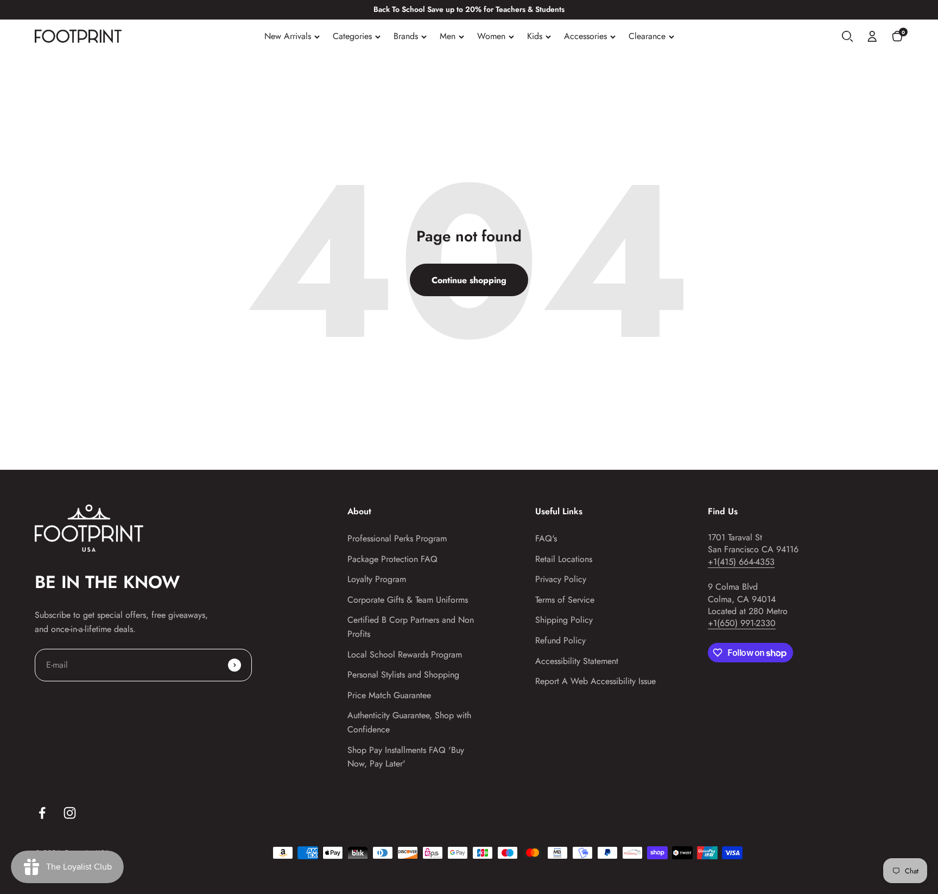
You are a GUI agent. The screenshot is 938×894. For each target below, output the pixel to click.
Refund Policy (560, 640)
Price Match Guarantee (389, 695)
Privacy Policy (560, 579)
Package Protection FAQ (392, 559)
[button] (847, 36)
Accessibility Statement (576, 661)
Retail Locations (563, 559)
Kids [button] (534, 36)
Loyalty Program (376, 579)
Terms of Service (564, 599)
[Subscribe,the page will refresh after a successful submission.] (234, 665)
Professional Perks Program (397, 538)
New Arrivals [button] (287, 36)
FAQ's (546, 538)
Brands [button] (406, 36)
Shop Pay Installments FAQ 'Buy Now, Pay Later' (405, 757)
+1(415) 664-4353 (741, 561)
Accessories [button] (585, 36)
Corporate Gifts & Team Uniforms (407, 599)
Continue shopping (469, 280)
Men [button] (447, 36)
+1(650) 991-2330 (742, 623)
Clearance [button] (647, 36)
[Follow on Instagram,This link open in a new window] (69, 813)
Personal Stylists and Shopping (403, 674)
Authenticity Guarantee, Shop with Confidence (409, 722)
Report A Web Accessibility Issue (595, 681)
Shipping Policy (564, 620)
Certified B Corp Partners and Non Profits (410, 627)
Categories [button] (352, 36)
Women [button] (491, 36)
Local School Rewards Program (404, 654)
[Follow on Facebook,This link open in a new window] (42, 813)
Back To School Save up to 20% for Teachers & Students (469, 9)
